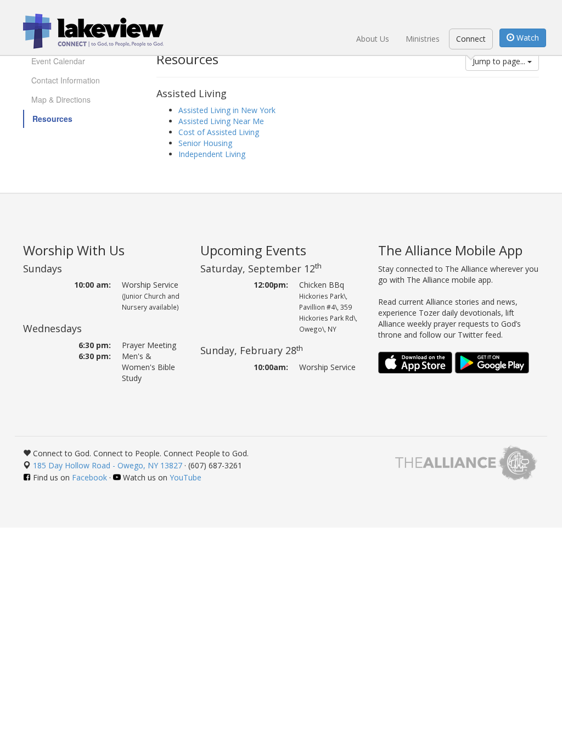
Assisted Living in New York (227, 110)
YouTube (185, 477)
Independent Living (211, 154)
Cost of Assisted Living (218, 132)
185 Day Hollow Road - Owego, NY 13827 (107, 465)
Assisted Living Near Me (221, 121)
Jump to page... (500, 61)
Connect (471, 38)
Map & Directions (61, 99)
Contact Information (65, 80)
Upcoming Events (253, 250)
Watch (526, 37)
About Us (372, 38)
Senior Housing (205, 143)
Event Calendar (58, 60)
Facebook (89, 477)
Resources (52, 118)
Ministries (423, 38)
